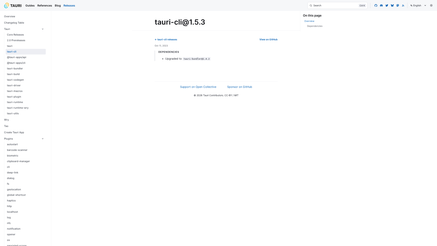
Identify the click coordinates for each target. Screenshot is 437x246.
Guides (30, 5)
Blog (58, 5)
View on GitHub (268, 39)
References (44, 5)
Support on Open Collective (198, 86)
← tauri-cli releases (166, 39)
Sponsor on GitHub (239, 86)
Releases (69, 5)
